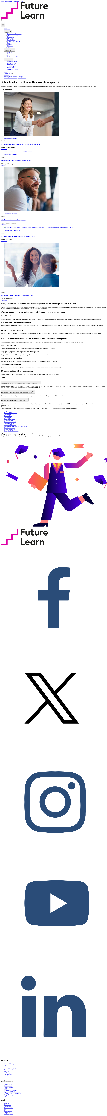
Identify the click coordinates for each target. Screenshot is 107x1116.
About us (6, 1103)
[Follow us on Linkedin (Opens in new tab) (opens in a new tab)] (55, 1056)
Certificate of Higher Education (12, 1093)
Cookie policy (7, 1112)
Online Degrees (8, 73)
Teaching (6, 1071)
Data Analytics (8, 1074)
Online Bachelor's (8, 1087)
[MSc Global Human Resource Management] (18, 151)
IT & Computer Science (10, 1068)
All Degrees (7, 29)
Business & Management (10, 138)
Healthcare (7, 1067)
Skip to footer (19, 1)
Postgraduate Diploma (10, 1095)
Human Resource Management (12, 230)
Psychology (7, 1065)
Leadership (7, 1072)
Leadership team (8, 1114)
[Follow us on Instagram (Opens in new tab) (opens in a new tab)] (55, 852)
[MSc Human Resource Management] (31, 211)
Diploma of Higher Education (12, 1092)
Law (5, 289)
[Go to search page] (2, 21)
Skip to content (5, 1)
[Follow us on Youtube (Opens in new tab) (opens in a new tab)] (55, 954)
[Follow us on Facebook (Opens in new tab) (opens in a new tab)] (55, 648)
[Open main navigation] (3, 25)
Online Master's (8, 1086)
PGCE (6, 1096)
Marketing (6, 1075)
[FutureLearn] (24, 544)
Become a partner (8, 1108)
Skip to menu (12, 1)
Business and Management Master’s (13, 76)
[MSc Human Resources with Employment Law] (31, 286)
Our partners (7, 1106)
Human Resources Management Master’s (15, 78)
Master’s (6, 75)
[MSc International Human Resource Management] (39, 227)
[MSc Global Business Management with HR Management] (31, 135)
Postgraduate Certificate (10, 1090)
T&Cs (5, 1109)
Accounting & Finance (10, 1070)
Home (5, 72)
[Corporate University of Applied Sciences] (24, 18)
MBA (5, 1089)
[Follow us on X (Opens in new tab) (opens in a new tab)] (55, 750)
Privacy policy (8, 1111)
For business (7, 1105)
